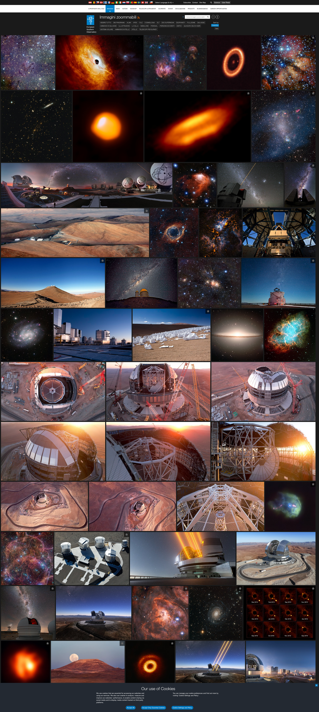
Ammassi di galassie (108, 26)
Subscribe (187, 2)
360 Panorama (119, 23)
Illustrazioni (124, 26)
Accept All (130, 708)
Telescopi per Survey (148, 29)
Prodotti (191, 9)
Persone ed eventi (167, 26)
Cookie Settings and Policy (182, 708)
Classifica (215, 25)
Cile (140, 23)
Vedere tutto (105, 23)
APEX (135, 23)
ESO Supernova (168, 23)
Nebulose (145, 26)
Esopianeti (180, 23)
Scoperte (162, 9)
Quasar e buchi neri (192, 26)
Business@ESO (202, 9)
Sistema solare (106, 29)
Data (216, 28)
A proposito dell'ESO (96, 9)
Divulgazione (180, 9)
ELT (158, 23)
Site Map (202, 2)
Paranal (154, 26)
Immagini (110, 9)
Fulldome (191, 23)
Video (118, 9)
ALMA (129, 23)
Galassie (201, 23)
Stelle (134, 29)
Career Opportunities (218, 9)
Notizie (125, 9)
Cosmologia (150, 23)
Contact (195, 2)
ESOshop (133, 9)
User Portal (226, 2)
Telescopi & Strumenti (147, 9)
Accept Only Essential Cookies (153, 708)
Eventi (170, 9)
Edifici (179, 26)
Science (217, 2)
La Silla (135, 26)
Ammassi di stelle (122, 29)
